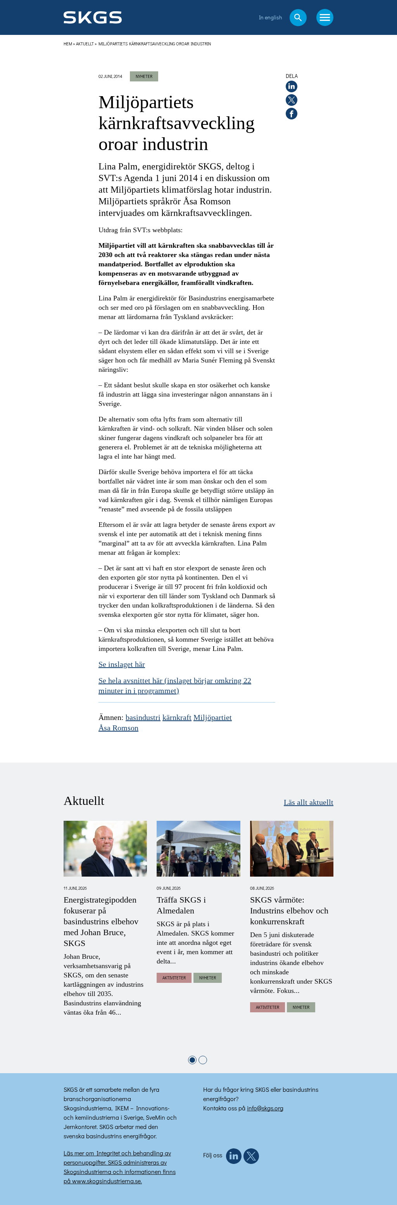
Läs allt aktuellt (308, 802)
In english (270, 17)
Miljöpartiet (212, 717)
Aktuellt (85, 44)
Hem (68, 44)
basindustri (143, 717)
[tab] (192, 1060)
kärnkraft (177, 717)
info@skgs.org (265, 1108)
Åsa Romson (118, 728)
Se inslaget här (121, 664)
